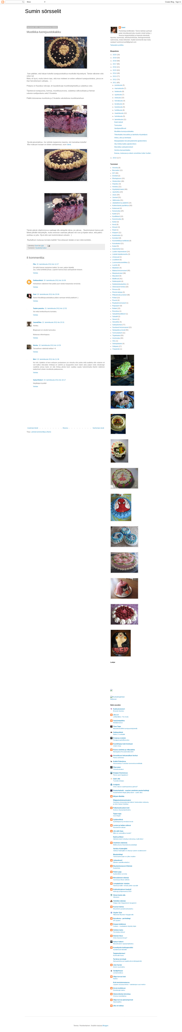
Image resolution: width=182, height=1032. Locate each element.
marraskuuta (119, 88)
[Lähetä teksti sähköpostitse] (48, 245)
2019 (115, 58)
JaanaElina (37, 322)
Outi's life (116, 779)
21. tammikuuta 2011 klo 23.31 (53, 322)
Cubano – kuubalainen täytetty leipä (124, 926)
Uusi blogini (116, 816)
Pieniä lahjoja (117, 292)
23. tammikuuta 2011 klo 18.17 (55, 380)
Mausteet (115, 276)
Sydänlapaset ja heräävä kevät (123, 821)
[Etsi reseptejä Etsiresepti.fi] (120, 699)
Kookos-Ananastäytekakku (122, 810)
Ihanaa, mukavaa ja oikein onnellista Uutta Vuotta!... (133, 153)
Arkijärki (116, 785)
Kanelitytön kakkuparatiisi (123, 947)
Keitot (114, 222)
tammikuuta (119, 119)
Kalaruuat (115, 208)
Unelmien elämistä (120, 843)
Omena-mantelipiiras (119, 996)
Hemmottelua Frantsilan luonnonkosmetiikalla (127, 763)
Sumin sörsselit (43, 11)
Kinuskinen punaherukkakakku (123, 909)
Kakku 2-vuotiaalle (119, 734)
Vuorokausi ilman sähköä (121, 880)
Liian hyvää (117, 965)
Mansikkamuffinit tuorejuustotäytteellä (125, 728)
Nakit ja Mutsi (118, 837)
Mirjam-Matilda (118, 796)
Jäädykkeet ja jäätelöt (120, 203)
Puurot (114, 300)
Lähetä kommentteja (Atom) (41, 432)
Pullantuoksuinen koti (121, 808)
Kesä (114, 224)
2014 (115, 73)
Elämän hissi (118, 936)
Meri (34, 359)
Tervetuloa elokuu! (119, 932)
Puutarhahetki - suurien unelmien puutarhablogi (131, 790)
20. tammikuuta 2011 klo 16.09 (55, 280)
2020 (115, 55)
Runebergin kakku (119, 990)
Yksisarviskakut (118, 769)
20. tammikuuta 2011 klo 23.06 (48, 294)
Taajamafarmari (119, 953)
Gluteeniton (116, 181)
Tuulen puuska (38, 308)
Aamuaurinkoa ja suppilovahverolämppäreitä (127, 961)
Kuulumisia (116, 868)
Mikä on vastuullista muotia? (122, 833)
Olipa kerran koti (119, 977)
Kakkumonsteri (119, 709)
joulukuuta (119, 85)
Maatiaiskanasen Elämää (122, 866)
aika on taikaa (118, 1006)
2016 (115, 67)
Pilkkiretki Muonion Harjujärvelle (123, 914)
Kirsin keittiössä (119, 988)
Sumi (123, 27)
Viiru (114, 341)
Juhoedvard (117, 860)
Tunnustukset (117, 333)
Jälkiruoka (116, 200)
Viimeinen (116, 897)
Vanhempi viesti (98, 428)
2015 (115, 70)
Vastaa (35, 273)
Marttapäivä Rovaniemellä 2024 (123, 752)
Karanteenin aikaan (119, 827)
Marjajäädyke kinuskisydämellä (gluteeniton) (130, 141)
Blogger (105, 1026)
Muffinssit (115, 279)
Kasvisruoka (116, 219)
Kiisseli (115, 227)
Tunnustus (118, 125)
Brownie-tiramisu (118, 711)
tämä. (69, 145)
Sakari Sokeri (118, 942)
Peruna (115, 289)
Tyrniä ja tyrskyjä (119, 959)
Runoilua (115, 311)
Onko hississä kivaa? (120, 938)
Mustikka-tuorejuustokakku (124, 131)
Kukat (114, 246)
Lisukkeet (115, 260)
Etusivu (65, 428)
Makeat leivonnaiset (119, 271)
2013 (115, 76)
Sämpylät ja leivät (118, 330)
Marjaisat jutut (117, 273)
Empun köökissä (119, 924)
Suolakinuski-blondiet (120, 949)
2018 (115, 61)
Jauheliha (116, 192)
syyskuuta (118, 95)
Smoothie (115, 322)
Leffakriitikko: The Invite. (121, 717)
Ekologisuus (116, 178)
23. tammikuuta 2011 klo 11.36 (48, 359)
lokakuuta (118, 91)
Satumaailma (117, 1002)
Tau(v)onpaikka (119, 721)
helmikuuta (119, 116)
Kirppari (115, 233)
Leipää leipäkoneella (120, 254)
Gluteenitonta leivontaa (122, 994)
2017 (115, 64)
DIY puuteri (116, 920)
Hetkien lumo (118, 930)
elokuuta (118, 98)
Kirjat (114, 230)
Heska (35, 345)
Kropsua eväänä (119, 738)
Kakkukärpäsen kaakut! (122, 889)
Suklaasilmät (38, 280)
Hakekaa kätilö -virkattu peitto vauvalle (125, 885)
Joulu (114, 195)
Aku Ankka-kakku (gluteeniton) (125, 144)
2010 (115, 158)
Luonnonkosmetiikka (119, 262)
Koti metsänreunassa (121, 982)
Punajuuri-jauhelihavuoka (121, 740)
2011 (115, 83)
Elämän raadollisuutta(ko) (121, 862)
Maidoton (115, 268)
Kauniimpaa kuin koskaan (123, 744)
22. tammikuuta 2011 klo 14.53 (50, 345)
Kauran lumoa (118, 907)
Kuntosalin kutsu (118, 955)
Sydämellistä (118, 820)
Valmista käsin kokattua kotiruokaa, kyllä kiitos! (128, 839)
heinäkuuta (119, 101)
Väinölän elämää (119, 901)
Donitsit (115, 176)
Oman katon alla (119, 895)
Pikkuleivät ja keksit (119, 295)
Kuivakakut (116, 243)
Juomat (115, 197)
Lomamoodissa (118, 973)
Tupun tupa (117, 814)
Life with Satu (118, 831)
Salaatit (115, 316)
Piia (34, 264)
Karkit (114, 214)
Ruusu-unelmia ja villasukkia (124, 750)
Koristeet (115, 238)
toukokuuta (119, 107)
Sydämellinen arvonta (120, 874)
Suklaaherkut (117, 325)
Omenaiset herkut (118, 287)
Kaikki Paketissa (119, 761)
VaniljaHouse (118, 971)
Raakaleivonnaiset (119, 303)
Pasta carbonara (118, 757)
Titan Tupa (117, 726)
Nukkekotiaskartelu (119, 284)
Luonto (114, 265)
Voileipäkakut (117, 344)
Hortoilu (115, 187)
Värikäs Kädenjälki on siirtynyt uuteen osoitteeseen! (129, 850)
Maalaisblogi (118, 854)
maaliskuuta (119, 113)
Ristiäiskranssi (118, 722)
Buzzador (115, 170)
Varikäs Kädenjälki (120, 849)
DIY (113, 173)
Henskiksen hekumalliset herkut (125, 756)
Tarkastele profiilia (117, 45)
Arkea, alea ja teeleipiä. (122, 138)
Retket (114, 308)
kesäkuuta (118, 104)
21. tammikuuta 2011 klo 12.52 (56, 308)
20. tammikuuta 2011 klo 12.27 (48, 264)
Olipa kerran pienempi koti (123, 1000)
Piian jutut (117, 767)
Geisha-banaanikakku (122, 150)
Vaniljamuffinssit (120, 128)
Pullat (114, 298)
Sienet (114, 319)
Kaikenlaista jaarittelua (120, 205)
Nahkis (115, 978)
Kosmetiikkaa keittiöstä (120, 241)
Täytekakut (116, 335)
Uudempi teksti (32, 428)
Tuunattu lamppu (118, 781)
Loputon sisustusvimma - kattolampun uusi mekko (129, 984)
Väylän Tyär (117, 913)
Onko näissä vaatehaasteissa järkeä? (125, 786)
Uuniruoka (116, 338)
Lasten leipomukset (119, 252)
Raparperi (116, 306)
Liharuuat (115, 257)
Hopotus (115, 184)
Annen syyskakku (119, 967)
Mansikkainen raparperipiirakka (123, 944)
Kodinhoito (116, 235)
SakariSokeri (38, 380)
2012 (115, 79)
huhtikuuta (119, 110)
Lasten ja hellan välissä (122, 825)
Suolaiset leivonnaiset (120, 327)
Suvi (34, 294)
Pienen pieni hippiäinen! (120, 775)
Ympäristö (116, 349)
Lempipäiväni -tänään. (121, 883)
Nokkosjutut (116, 281)
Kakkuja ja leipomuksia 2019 (122, 891)
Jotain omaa (117, 746)
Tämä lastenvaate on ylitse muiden (124, 856)
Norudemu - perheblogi (121, 918)
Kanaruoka (116, 211)
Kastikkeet (116, 216)
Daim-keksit (118, 122)
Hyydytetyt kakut (40, 248)
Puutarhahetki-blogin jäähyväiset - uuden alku (127, 792)
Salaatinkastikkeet (119, 314)
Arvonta (115, 168)
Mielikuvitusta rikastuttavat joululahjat (125, 845)
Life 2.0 (116, 715)
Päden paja (117, 872)
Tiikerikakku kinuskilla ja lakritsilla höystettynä (130, 135)
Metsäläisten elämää (121, 878)
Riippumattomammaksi (122, 800)
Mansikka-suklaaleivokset (123, 147)
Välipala (115, 346)
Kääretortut (116, 249)
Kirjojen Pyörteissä (120, 773)
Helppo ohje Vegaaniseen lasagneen (124, 903)
